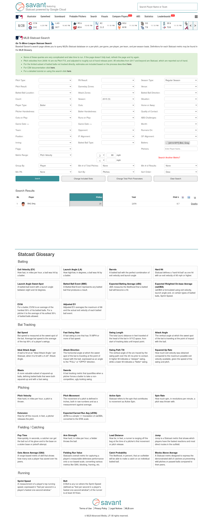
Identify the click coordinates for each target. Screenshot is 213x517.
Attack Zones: (84, 92)
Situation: (145, 98)
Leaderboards (166, 16)
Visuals (104, 16)
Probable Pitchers (77, 16)
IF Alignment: (84, 136)
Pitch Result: (21, 86)
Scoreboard (59, 16)
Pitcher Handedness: (25, 111)
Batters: (144, 142)
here (129, 64)
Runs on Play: (84, 117)
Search (93, 16)
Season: (82, 98)
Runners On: (147, 130)
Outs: (80, 105)
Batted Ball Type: (86, 142)
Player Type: (21, 105)
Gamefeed (45, 16)
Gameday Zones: (86, 86)
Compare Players (120, 16)
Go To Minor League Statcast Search (34, 43)
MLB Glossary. (25, 49)
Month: (144, 123)
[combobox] (167, 6)
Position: (19, 136)
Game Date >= (22, 123)
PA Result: (83, 80)
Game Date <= (85, 123)
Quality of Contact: (149, 111)
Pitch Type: (21, 80)
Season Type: (147, 80)
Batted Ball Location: (25, 92)
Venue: (144, 86)
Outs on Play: (22, 117)
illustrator (31, 16)
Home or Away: (148, 105)
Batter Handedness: (87, 111)
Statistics (148, 16)
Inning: (19, 142)
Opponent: (83, 130)
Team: (18, 130)
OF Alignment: (147, 136)
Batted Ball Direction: (150, 92)
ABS (138, 16)
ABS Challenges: (148, 117)
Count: (19, 98)
